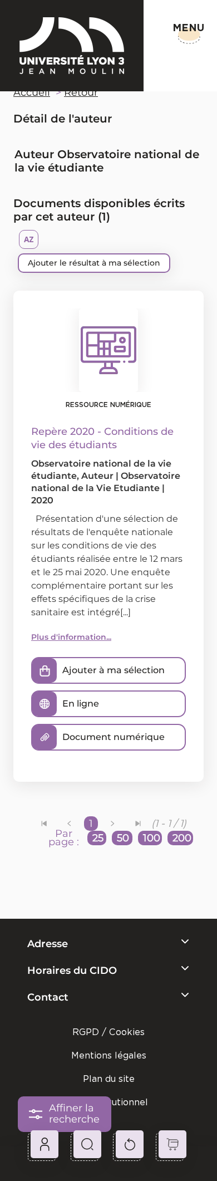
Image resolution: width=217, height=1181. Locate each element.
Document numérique (113, 737)
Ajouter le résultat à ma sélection (94, 263)
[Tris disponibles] (28, 239)
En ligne (80, 703)
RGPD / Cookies (108, 1032)
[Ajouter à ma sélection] (44, 670)
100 (151, 838)
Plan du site (109, 1079)
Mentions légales (108, 1055)
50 (123, 838)
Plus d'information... (71, 637)
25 (97, 838)
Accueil (31, 92)
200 (181, 838)
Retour (81, 92)
